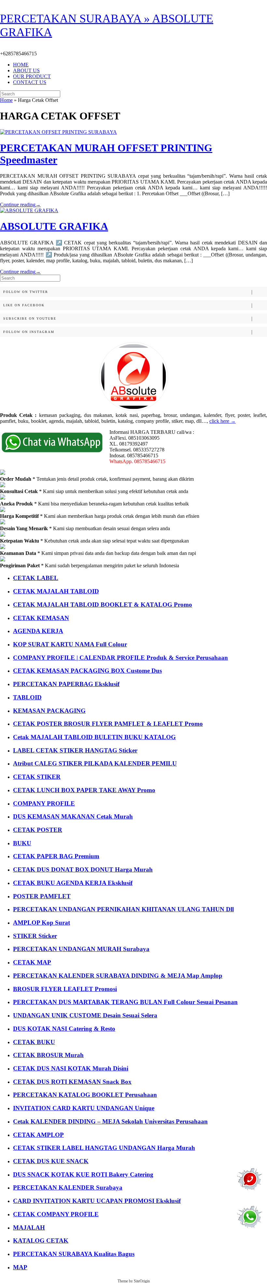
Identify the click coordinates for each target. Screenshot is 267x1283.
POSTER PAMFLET (42, 896)
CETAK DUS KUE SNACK (51, 1161)
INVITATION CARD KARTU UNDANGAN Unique (83, 1108)
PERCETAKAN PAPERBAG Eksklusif (66, 684)
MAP (20, 1267)
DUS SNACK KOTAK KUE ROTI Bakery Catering (83, 1174)
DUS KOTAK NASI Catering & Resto (64, 1028)
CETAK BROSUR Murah (48, 1055)
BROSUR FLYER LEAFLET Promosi (65, 989)
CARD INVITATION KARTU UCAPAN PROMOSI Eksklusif (97, 1200)
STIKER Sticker (35, 935)
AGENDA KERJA (38, 631)
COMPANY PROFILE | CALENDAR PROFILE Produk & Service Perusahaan (120, 657)
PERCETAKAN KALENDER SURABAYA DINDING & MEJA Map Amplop (117, 975)
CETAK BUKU (34, 1042)
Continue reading (20, 204)
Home (6, 100)
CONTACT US (29, 82)
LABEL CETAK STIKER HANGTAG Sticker (75, 750)
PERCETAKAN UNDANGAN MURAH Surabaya (81, 948)
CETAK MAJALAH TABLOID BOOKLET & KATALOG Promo (102, 604)
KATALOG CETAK (40, 1240)
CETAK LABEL (35, 577)
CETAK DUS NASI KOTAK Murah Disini (70, 1068)
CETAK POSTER (37, 829)
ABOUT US (26, 70)
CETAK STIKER (37, 776)
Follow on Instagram (28, 332)
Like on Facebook (24, 305)
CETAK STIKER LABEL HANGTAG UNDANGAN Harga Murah (104, 1147)
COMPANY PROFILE (44, 803)
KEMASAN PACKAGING (49, 710)
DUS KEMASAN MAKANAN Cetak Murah (73, 816)
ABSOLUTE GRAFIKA (54, 226)
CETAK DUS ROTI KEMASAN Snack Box (72, 1081)
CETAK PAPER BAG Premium (56, 856)
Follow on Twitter (25, 292)
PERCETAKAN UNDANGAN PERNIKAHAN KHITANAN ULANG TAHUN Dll (123, 909)
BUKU (22, 843)
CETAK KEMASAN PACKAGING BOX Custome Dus (87, 670)
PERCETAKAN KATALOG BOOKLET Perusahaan (85, 1094)
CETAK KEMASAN (41, 617)
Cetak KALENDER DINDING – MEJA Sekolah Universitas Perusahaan (110, 1121)
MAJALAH (29, 1227)
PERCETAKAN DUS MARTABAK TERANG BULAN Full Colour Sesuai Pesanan (125, 1002)
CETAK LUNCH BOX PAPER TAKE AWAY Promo (84, 790)
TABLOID (27, 697)
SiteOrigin (142, 1281)
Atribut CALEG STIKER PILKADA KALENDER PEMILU (95, 763)
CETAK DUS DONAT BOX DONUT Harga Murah (83, 869)
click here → (222, 421)
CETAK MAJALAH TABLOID (56, 591)
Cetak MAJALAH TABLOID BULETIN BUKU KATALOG (94, 737)
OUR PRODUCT (32, 76)
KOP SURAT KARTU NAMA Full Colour (70, 644)
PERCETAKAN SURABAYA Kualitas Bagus (73, 1253)
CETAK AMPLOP (38, 1134)
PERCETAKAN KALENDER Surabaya (67, 1187)
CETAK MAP (32, 962)
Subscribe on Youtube (29, 318)
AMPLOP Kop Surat (41, 922)
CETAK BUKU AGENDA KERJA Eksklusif (73, 882)
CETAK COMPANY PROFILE (56, 1214)
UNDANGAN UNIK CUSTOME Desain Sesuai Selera (85, 1015)
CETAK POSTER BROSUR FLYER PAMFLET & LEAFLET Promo (108, 723)
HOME (21, 64)
